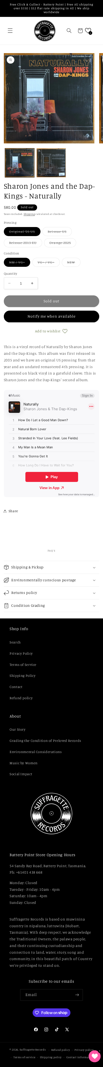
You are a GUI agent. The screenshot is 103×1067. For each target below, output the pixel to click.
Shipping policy (51, 1057)
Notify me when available (51, 316)
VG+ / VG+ (49, 263)
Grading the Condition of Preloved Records (45, 740)
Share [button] (13, 511)
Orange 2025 (62, 243)
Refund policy (21, 698)
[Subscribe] (77, 995)
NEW (73, 263)
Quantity (10, 273)
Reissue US (60, 232)
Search (15, 642)
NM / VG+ (19, 263)
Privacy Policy (21, 653)
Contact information (80, 1057)
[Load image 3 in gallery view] (51, 162)
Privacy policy (83, 1050)
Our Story (18, 729)
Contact (16, 687)
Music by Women (24, 763)
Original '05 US (24, 232)
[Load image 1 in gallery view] (19, 162)
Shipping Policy (22, 675)
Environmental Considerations (36, 752)
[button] (10, 30)
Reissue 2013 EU (25, 243)
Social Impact (21, 774)
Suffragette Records (33, 1050)
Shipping (29, 213)
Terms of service (24, 1057)
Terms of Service (23, 664)
